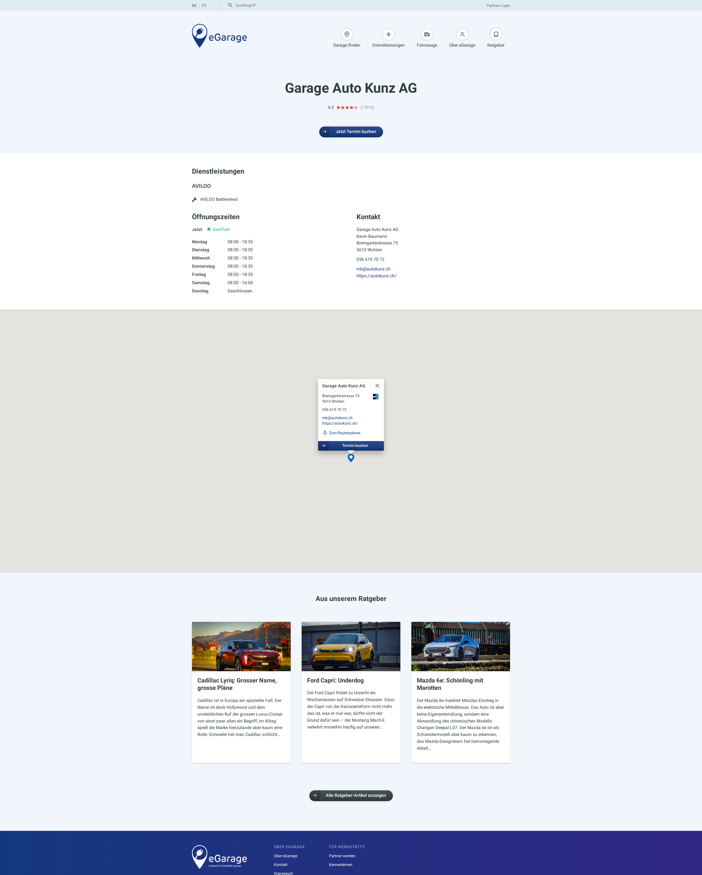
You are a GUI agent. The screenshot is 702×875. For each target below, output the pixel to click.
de (194, 5)
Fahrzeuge (427, 45)
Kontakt (281, 864)
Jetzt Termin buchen (356, 131)
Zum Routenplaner (345, 433)
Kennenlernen (340, 864)
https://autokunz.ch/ (376, 275)
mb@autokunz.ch (373, 269)
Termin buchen (355, 445)
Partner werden (342, 856)
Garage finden (346, 45)
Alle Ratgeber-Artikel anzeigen (356, 795)
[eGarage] (219, 35)
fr (204, 5)
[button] (351, 458)
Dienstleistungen (388, 45)
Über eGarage (462, 45)
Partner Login (498, 5)
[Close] (377, 385)
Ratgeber (496, 45)
